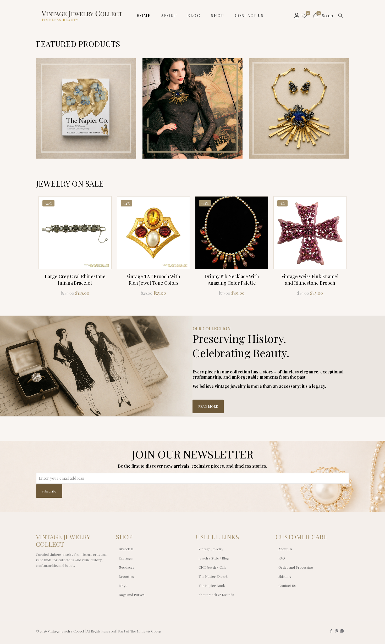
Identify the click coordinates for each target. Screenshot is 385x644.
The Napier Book (212, 585)
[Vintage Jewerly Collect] (82, 15)
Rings (123, 585)
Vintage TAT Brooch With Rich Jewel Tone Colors (153, 279)
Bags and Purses (132, 594)
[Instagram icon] (342, 631)
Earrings (126, 558)
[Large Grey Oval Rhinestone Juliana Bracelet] (75, 233)
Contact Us (287, 585)
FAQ (281, 558)
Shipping (285, 576)
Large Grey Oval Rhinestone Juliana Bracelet (75, 279)
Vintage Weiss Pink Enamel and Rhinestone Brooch (310, 279)
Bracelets (126, 549)
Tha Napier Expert (213, 576)
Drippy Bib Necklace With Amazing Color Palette (232, 279)
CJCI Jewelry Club (212, 567)
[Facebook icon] (331, 631)
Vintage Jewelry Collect (66, 631)
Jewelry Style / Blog (214, 558)
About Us (285, 549)
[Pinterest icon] (336, 631)
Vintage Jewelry (211, 549)
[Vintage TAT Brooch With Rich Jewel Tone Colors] (153, 233)
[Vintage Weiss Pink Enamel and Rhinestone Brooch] (310, 233)
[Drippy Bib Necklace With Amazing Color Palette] (231, 233)
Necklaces (126, 567)
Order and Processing (295, 567)
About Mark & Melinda (216, 594)
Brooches (126, 576)
